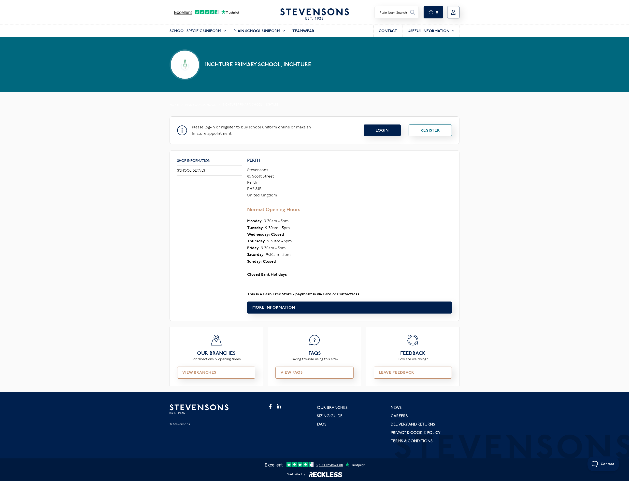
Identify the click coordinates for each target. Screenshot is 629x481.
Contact (388, 31)
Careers (399, 415)
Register (430, 130)
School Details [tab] (191, 170)
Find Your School (200, 104)
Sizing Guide (330, 415)
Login (382, 130)
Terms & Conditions (412, 440)
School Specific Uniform (195, 31)
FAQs (322, 424)
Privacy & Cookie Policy (416, 432)
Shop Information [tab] (194, 160)
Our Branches (332, 407)
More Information (273, 307)
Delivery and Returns (413, 424)
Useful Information (428, 31)
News (396, 407)
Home (174, 104)
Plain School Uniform (256, 31)
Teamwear (303, 31)
